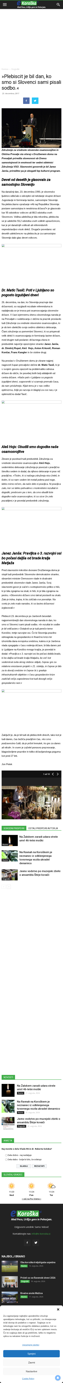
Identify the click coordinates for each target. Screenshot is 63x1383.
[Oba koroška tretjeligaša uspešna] (10, 1266)
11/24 (31, 1193)
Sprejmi (31, 1353)
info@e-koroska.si (41, 1233)
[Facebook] (27, 1243)
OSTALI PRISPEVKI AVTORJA (43, 828)
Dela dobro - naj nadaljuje (20, 1155)
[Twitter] (36, 1243)
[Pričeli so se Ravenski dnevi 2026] (10, 1281)
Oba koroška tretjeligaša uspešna (37, 1262)
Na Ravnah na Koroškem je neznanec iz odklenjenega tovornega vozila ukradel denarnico (38, 1105)
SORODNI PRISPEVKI (14, 828)
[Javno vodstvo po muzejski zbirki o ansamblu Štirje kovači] (10, 874)
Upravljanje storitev (30, 1345)
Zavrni (31, 1362)
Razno (5, 844)
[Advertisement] (31, 33)
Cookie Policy (28, 1379)
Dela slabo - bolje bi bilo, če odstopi (25, 1159)
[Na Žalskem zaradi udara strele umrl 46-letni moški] (10, 840)
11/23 (11, 1193)
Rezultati (39, 1166)
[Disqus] (31, 937)
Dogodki (15, 69)
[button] (58, 1309)
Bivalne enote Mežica (31, 1293)
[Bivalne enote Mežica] (10, 1297)
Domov (5, 69)
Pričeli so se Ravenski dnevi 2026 (37, 1278)
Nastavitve (31, 1371)
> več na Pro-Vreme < (31, 1199)
